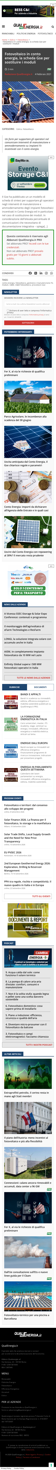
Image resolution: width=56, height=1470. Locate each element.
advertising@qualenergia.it (20, 1410)
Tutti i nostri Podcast (39, 1044)
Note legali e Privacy (34, 1454)
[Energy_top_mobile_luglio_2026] (28, 11)
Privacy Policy (6, 1468)
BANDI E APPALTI (31, 694)
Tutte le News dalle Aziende (33, 677)
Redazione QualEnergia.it (18, 74)
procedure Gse (38, 285)
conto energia (8, 283)
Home (4, 40)
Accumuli (5, 1392)
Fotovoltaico (45, 33)
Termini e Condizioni (31, 1457)
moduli (5, 285)
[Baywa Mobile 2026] (28, 173)
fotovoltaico (21, 283)
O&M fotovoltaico (23, 285)
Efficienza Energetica (10, 1389)
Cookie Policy (19, 1468)
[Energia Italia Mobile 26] (28, 581)
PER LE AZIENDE (11, 1402)
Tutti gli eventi (41, 896)
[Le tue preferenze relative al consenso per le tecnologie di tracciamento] (51, 1465)
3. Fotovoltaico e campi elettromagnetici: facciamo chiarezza (27, 1035)
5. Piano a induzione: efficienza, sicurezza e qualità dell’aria (24, 1017)
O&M (12, 285)
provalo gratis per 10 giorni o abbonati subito (25, 254)
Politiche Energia (26, 33)
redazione (30, 1450)
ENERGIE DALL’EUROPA (34, 743)
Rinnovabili (8, 33)
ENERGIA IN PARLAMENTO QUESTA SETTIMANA (36, 768)
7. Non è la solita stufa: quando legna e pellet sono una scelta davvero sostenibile (27, 996)
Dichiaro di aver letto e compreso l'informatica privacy (29, 311)
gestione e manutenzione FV (40, 283)
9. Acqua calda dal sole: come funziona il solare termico (23, 974)
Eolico (12, 40)
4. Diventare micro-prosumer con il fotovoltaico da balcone (26, 1026)
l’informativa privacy (36, 315)
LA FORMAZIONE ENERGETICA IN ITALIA (34, 718)
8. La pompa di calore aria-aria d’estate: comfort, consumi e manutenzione (23, 984)
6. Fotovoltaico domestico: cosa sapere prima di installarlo (24, 1007)
